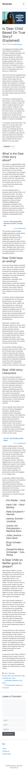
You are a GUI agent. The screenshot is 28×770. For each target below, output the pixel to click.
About (4, 748)
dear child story (16, 675)
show (12, 146)
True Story (11, 673)
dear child (7, 675)
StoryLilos (7, 4)
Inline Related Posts (22, 228)
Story (6, 673)
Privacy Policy (6, 754)
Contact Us (5, 751)
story (13, 678)
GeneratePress (14, 767)
